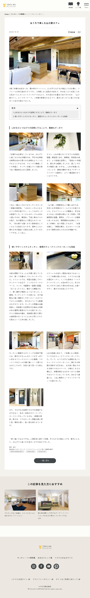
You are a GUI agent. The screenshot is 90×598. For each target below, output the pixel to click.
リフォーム (42, 451)
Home (7, 14)
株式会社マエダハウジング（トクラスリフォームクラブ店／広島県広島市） (31, 449)
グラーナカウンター (17, 451)
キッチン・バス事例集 (17, 14)
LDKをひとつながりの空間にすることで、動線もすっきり (36, 112)
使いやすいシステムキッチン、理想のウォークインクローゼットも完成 (41, 116)
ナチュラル (30, 451)
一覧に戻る (45, 460)
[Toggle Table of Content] (45, 107)
